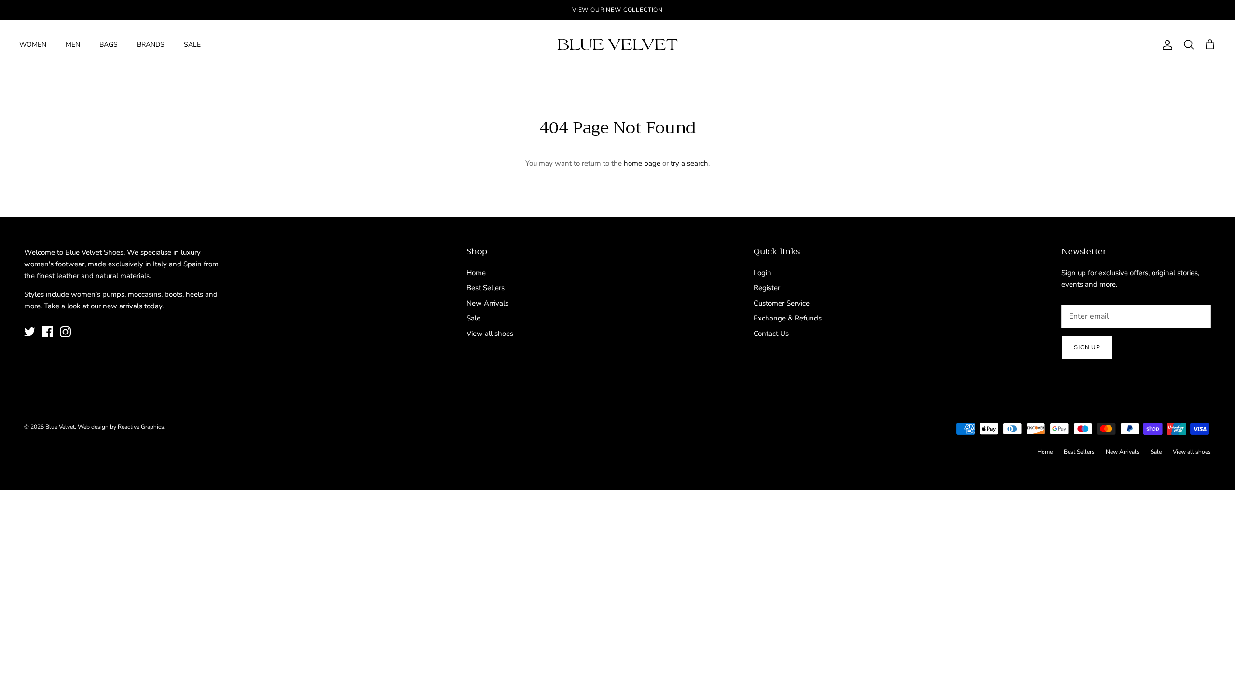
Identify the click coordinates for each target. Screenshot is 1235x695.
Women (32, 44)
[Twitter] (29, 331)
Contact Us (771, 333)
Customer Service (782, 303)
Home (476, 273)
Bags (108, 44)
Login (762, 273)
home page (642, 163)
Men (73, 44)
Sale (192, 44)
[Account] (1165, 45)
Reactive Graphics (141, 427)
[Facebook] (47, 331)
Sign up (1087, 347)
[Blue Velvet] (617, 44)
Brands (151, 44)
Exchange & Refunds (788, 318)
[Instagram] (65, 331)
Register (767, 287)
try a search (689, 163)
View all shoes (490, 333)
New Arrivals (487, 303)
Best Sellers (486, 287)
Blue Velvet (60, 427)
